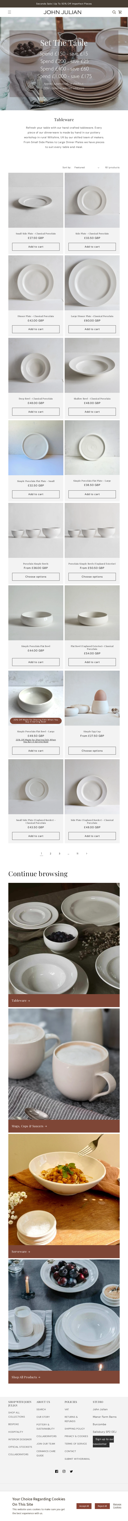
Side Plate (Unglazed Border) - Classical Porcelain (92, 821)
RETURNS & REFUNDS (71, 1419)
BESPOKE (13, 1424)
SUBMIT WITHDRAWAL (77, 1458)
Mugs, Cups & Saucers (28, 1126)
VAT (67, 1409)
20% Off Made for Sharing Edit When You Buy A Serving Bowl (36, 720)
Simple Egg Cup (92, 731)
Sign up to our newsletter (103, 1441)
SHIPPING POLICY (75, 1428)
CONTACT (70, 1451)
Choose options (35, 576)
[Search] (114, 12)
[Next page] (86, 853)
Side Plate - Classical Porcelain (92, 233)
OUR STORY (43, 1416)
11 (77, 853)
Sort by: (66, 167)
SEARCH (41, 1409)
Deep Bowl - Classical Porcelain (36, 398)
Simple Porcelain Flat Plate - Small (36, 481)
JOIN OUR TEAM (45, 1443)
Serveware (19, 1251)
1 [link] (41, 853)
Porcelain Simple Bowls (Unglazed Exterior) (92, 563)
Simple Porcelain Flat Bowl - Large (35, 731)
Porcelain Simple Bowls (35, 563)
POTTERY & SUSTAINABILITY (45, 1426)
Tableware (19, 1000)
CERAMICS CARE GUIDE (46, 1453)
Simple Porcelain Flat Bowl (35, 646)
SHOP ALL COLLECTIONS (16, 1414)
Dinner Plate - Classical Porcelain (36, 316)
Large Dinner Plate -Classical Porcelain (92, 316)
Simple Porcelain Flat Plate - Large (92, 480)
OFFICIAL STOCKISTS (20, 1446)
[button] (9, 12)
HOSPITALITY (15, 1431)
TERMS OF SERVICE (76, 1443)
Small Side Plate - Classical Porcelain (36, 233)
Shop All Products (24, 1377)
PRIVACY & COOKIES (76, 1436)
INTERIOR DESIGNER (20, 1439)
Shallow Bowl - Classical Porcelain (92, 398)
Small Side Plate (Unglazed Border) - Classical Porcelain (36, 821)
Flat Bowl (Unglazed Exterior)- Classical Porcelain (92, 647)
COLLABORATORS (18, 1454)
